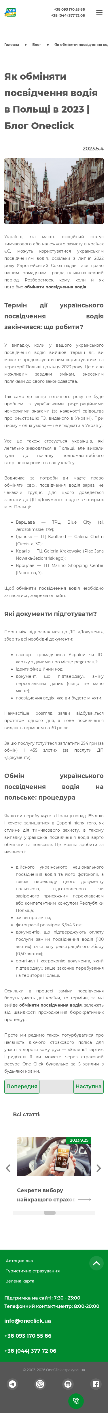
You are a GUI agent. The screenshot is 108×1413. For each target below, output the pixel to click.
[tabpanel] (54, 1167)
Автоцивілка (19, 1260)
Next (99, 1167)
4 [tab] (64, 1213)
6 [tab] (94, 1213)
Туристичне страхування (33, 1271)
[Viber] (40, 1384)
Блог (36, 44)
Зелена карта (20, 1281)
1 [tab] (20, 1213)
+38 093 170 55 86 (69, 9)
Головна (11, 44)
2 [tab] (35, 1213)
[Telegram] (12, 1384)
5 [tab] (79, 1213)
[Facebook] (96, 1384)
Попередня (21, 1086)
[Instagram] (68, 1384)
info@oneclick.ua (27, 1321)
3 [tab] (50, 1213)
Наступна (88, 1086)
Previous (9, 1167)
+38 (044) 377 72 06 (68, 15)
